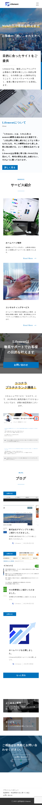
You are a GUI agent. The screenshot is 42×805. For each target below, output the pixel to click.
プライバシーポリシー (11, 790)
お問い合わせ (8, 795)
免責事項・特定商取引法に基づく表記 (16, 793)
